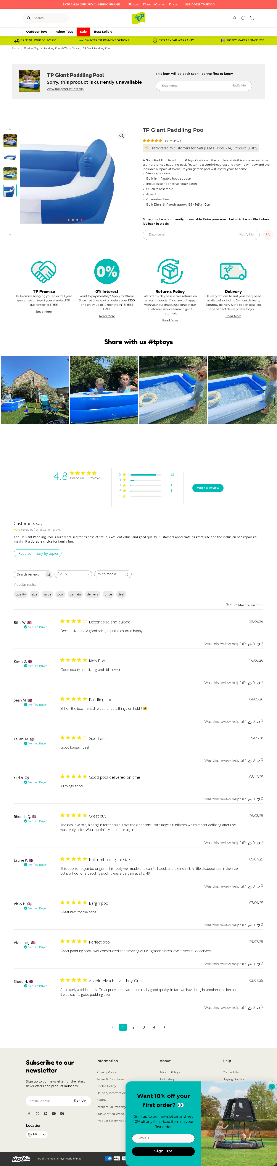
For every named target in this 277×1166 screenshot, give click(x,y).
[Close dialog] (272, 1087)
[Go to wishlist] (243, 18)
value (47, 594)
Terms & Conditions (110, 1079)
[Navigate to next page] (164, 1027)
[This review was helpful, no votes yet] (249, 644)
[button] (10, 129)
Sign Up (80, 1100)
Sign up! (163, 1151)
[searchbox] (29, 574)
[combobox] (73, 574)
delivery (92, 594)
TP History (167, 1079)
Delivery (233, 291)
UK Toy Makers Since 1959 (245, 40)
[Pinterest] (45, 1113)
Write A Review (208, 488)
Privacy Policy (107, 1072)
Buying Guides (233, 1079)
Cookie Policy (106, 1086)
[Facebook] (29, 1113)
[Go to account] (234, 18)
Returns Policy (170, 291)
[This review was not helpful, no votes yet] (258, 644)
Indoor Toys (64, 32)
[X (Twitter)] (37, 1113)
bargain (75, 594)
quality (21, 594)
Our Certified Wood (110, 1114)
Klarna (101, 1100)
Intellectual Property (111, 1107)
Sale (83, 32)
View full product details (65, 89)
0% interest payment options (107, 40)
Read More (44, 312)
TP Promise (44, 291)
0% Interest (107, 291)
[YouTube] (54, 1113)
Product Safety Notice (112, 1121)
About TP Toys (170, 1072)
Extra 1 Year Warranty (176, 40)
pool (60, 594)
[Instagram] (62, 1113)
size (34, 594)
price (108, 594)
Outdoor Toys (36, 32)
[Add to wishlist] (268, 235)
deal (121, 594)
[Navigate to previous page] (112, 1027)
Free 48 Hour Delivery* (38, 40)
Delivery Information (111, 1093)
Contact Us (231, 1072)
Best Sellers (103, 32)
